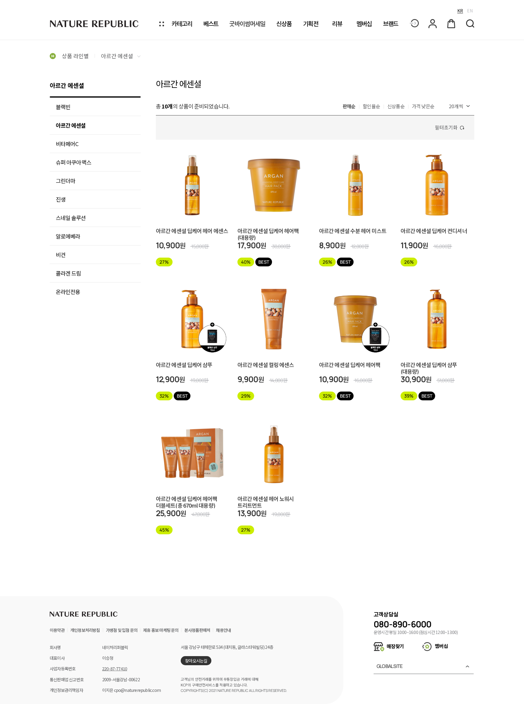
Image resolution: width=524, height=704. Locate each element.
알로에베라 (68, 236)
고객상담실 (386, 614)
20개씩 (456, 106)
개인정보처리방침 (85, 630)
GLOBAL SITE (389, 666)
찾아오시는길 (196, 661)
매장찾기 (395, 646)
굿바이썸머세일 (247, 23)
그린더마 (65, 181)
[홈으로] (53, 56)
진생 (61, 199)
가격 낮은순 (423, 106)
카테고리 (182, 23)
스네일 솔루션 (71, 218)
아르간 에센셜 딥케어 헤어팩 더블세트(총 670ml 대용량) (186, 501)
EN (470, 11)
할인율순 (371, 106)
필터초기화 (446, 127)
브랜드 (390, 23)
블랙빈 (63, 107)
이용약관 (57, 630)
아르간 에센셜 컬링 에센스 (265, 365)
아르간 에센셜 (117, 56)
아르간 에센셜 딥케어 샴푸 (184, 365)
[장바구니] (451, 23)
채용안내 (223, 630)
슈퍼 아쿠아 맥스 (73, 162)
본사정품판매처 (197, 630)
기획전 (310, 23)
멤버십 (364, 23)
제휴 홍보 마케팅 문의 (160, 630)
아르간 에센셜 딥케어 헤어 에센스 (192, 231)
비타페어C (67, 144)
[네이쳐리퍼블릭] (94, 23)
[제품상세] (192, 173)
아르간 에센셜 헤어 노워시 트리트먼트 (265, 501)
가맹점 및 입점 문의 (121, 630)
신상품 (284, 23)
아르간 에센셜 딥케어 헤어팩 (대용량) (268, 234)
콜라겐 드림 (68, 273)
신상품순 (396, 106)
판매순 (349, 106)
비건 (61, 255)
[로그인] (414, 23)
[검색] (470, 24)
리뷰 (337, 23)
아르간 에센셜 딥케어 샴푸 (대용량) (429, 368)
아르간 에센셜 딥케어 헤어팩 (350, 365)
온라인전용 (68, 291)
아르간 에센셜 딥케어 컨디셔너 (434, 231)
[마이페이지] (433, 23)
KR (460, 11)
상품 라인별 (75, 56)
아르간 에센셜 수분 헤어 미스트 (352, 231)
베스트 (211, 23)
